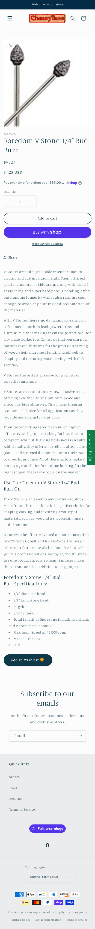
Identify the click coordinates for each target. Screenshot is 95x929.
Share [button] (13, 257)
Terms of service (76, 919)
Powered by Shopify (51, 912)
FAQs (13, 788)
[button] (9, 18)
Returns (15, 798)
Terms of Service (22, 809)
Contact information (48, 919)
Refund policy (21, 919)
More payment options (47, 243)
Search (14, 777)
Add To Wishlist (25, 660)
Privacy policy (78, 912)
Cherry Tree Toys (28, 912)
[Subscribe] (80, 736)
